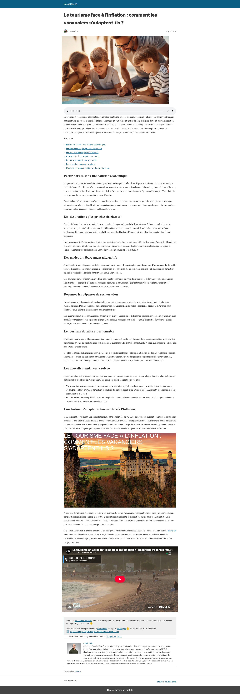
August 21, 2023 (114, 636)
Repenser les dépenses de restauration (82, 156)
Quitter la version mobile (120, 690)
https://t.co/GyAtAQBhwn (81, 631)
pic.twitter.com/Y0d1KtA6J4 (106, 631)
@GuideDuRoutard (83, 620)
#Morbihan (102, 628)
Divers (78, 671)
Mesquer (172, 530)
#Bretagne (121, 628)
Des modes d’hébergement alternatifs (82, 152)
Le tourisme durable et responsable (81, 160)
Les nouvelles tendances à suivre (80, 164)
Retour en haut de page (166, 682)
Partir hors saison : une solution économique (85, 144)
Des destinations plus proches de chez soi (84, 148)
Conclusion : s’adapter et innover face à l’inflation (87, 167)
